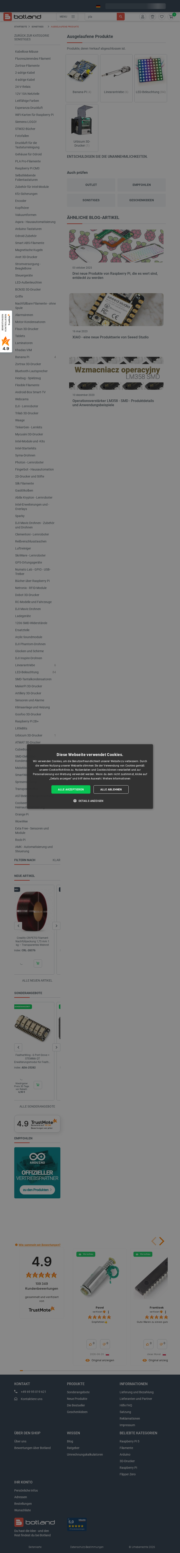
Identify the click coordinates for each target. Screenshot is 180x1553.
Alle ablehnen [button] (111, 789)
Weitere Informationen (116, 778)
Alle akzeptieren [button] (71, 789)
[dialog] (90, 776)
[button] (90, 800)
